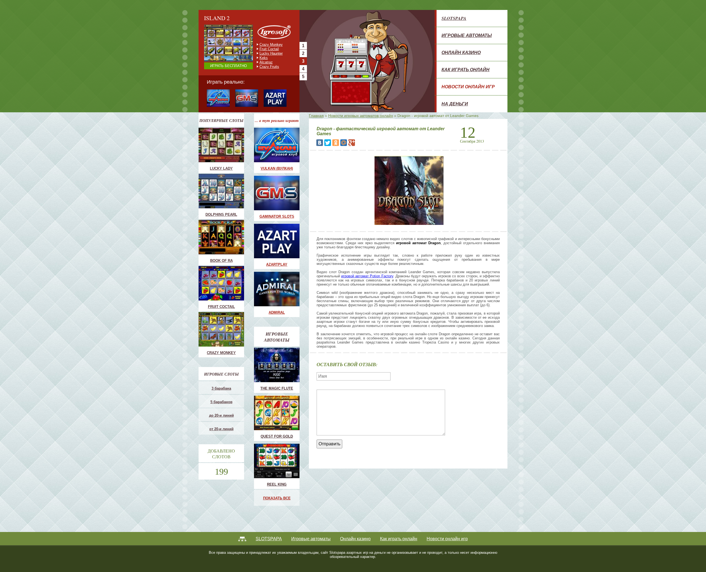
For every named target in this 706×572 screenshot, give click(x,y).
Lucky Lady (221, 168)
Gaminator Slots (277, 216)
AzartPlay (276, 264)
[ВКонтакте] (319, 142)
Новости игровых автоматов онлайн (360, 115)
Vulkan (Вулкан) (277, 168)
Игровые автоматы (467, 35)
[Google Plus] (351, 142)
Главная (316, 115)
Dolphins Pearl (221, 214)
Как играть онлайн (466, 69)
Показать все (277, 498)
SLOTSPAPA (454, 18)
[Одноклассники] (335, 142)
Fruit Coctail (221, 307)
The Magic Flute (276, 388)
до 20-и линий (221, 415)
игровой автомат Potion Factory (367, 276)
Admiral (277, 312)
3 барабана (221, 388)
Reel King (277, 484)
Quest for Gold (277, 436)
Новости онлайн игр (468, 87)
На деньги (455, 104)
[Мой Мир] (343, 142)
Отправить (329, 443)
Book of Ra (221, 261)
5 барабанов (221, 402)
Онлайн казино (461, 52)
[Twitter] (327, 142)
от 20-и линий (221, 429)
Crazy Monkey (221, 353)
